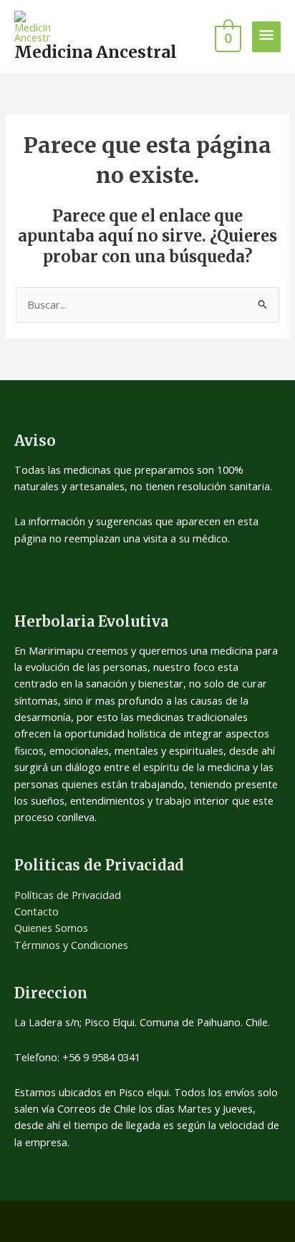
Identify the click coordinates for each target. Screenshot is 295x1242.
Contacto (36, 911)
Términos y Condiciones (71, 945)
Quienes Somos (51, 927)
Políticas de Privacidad (67, 895)
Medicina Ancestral (95, 52)
